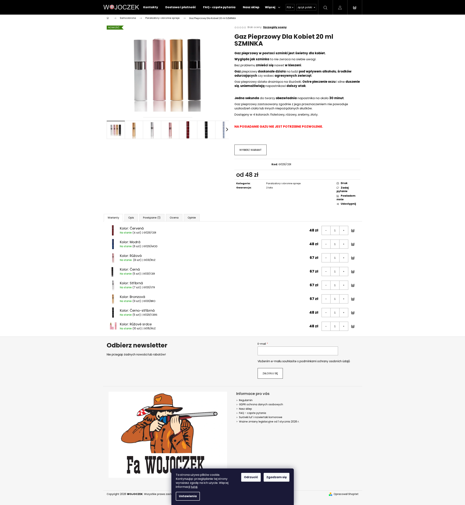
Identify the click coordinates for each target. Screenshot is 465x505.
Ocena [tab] (174, 217)
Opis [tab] (131, 217)
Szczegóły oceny (275, 27)
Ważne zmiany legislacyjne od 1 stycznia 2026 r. (269, 421)
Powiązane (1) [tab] (152, 217)
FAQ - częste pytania (252, 413)
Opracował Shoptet (346, 494)
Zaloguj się (270, 373)
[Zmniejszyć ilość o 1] (326, 230)
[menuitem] (151, 7)
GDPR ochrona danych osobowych (261, 404)
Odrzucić (251, 477)
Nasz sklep (245, 409)
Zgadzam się (276, 477)
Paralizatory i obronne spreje (283, 183)
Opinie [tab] (192, 217)
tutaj (194, 487)
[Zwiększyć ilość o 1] (343, 230)
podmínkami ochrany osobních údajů (324, 361)
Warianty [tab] (113, 217)
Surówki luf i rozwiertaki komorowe (260, 417)
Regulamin (246, 400)
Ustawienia (188, 496)
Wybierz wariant (250, 150)
